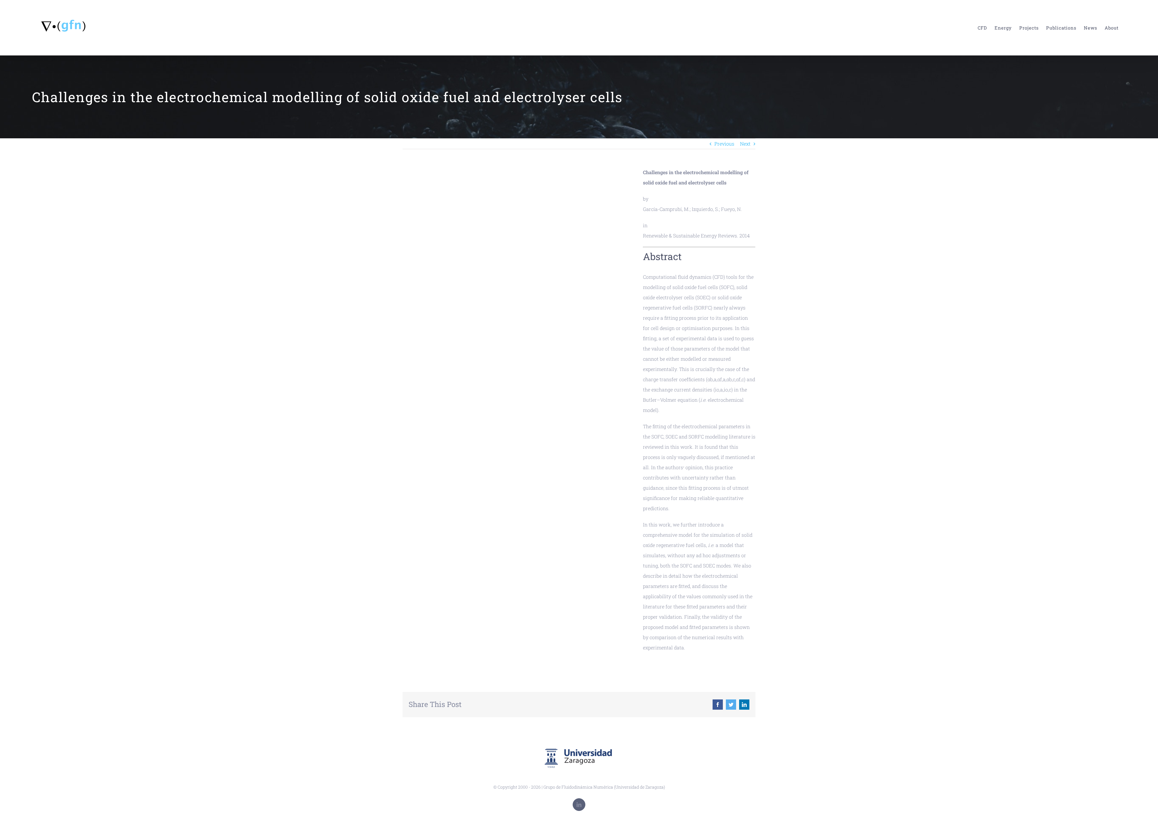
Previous (724, 143)
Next (745, 143)
